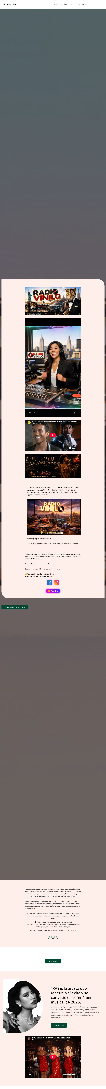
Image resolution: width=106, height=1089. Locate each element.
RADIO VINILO (12, 4)
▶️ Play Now (53, 591)
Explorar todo (53, 961)
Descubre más (59, 1025)
